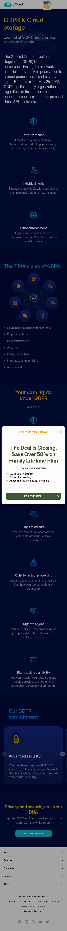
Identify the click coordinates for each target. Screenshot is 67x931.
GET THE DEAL (33, 496)
